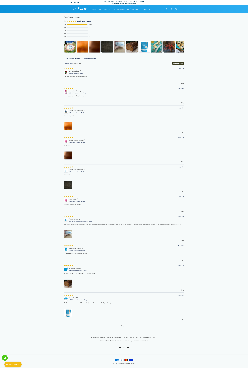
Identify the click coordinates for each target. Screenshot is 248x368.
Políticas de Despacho (98, 337)
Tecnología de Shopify (129, 363)
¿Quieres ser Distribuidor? (139, 341)
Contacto (126, 341)
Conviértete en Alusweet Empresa (111, 341)
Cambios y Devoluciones (130, 337)
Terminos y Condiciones (147, 337)
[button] (97, 9)
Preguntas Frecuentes (114, 337)
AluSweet (120, 363)
